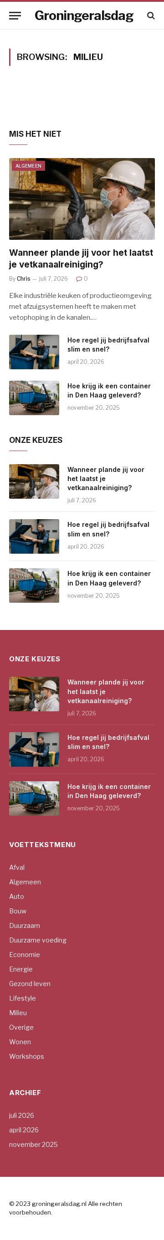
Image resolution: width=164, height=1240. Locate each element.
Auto (16, 896)
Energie (21, 969)
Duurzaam (24, 925)
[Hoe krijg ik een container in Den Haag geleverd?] (34, 398)
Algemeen (28, 166)
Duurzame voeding (38, 940)
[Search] (150, 15)
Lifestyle (22, 998)
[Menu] (15, 15)
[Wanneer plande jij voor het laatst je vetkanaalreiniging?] (82, 199)
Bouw (17, 911)
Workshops (26, 1056)
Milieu (18, 1013)
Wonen (20, 1042)
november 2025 (33, 1144)
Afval (17, 867)
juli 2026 (21, 1115)
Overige (21, 1027)
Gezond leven (30, 983)
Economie (24, 954)
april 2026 (24, 1130)
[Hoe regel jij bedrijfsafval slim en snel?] (34, 352)
